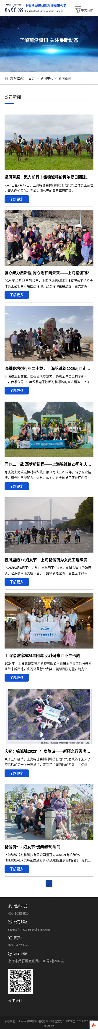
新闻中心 (47, 78)
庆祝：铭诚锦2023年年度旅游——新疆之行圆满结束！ (49, 751)
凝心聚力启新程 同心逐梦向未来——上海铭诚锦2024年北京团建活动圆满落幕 (49, 273)
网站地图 (49, 1026)
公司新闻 (64, 78)
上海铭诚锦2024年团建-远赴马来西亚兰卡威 (42, 656)
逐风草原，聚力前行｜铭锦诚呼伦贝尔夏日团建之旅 (49, 177)
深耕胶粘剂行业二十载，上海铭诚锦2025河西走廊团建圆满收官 (49, 368)
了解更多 (16, 199)
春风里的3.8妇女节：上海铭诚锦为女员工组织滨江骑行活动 (49, 560)
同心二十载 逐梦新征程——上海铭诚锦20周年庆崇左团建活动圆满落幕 (49, 464)
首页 (31, 78)
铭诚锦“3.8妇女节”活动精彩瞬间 (32, 847)
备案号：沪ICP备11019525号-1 (73, 1021)
